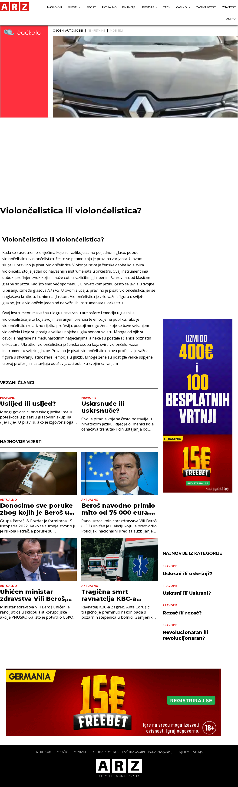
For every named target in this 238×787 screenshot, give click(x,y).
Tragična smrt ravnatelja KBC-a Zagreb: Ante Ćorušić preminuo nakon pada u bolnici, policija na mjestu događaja (118, 595)
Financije (128, 7)
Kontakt (80, 752)
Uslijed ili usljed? (28, 403)
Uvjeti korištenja (190, 752)
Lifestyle (147, 7)
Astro (231, 18)
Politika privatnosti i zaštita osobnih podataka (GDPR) (132, 752)
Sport (91, 7)
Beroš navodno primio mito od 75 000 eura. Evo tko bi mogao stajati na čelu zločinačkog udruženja (119, 509)
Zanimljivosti (206, 7)
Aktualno (109, 7)
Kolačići (62, 752)
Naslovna (55, 7)
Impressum (43, 752)
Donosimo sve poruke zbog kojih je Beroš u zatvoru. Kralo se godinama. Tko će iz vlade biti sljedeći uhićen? (36, 509)
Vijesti (72, 7)
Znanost (229, 7)
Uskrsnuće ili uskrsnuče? (102, 407)
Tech (167, 7)
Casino (181, 7)
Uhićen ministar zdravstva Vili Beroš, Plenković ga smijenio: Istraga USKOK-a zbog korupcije (37, 595)
